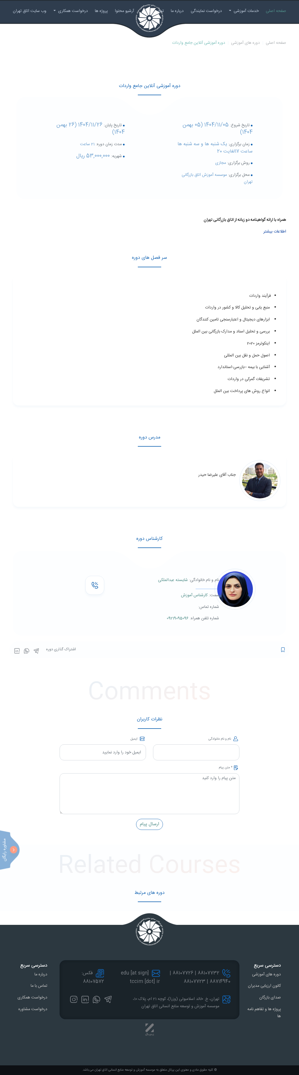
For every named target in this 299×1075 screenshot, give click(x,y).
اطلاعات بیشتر (274, 231)
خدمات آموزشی (245, 11)
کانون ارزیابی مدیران (264, 985)
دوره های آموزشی (245, 42)
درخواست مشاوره (32, 1009)
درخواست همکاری (72, 11)
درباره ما (177, 11)
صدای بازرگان (270, 997)
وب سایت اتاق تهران (29, 11)
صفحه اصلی (276, 11)
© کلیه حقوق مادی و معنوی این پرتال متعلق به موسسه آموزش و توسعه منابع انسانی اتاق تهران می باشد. (149, 1070)
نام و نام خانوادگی (220, 739)
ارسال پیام (149, 824)
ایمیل (134, 739)
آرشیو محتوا (124, 11)
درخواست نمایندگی (206, 11)
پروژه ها (101, 11)
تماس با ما (39, 985)
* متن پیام (225, 767)
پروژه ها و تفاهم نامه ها (264, 1013)
